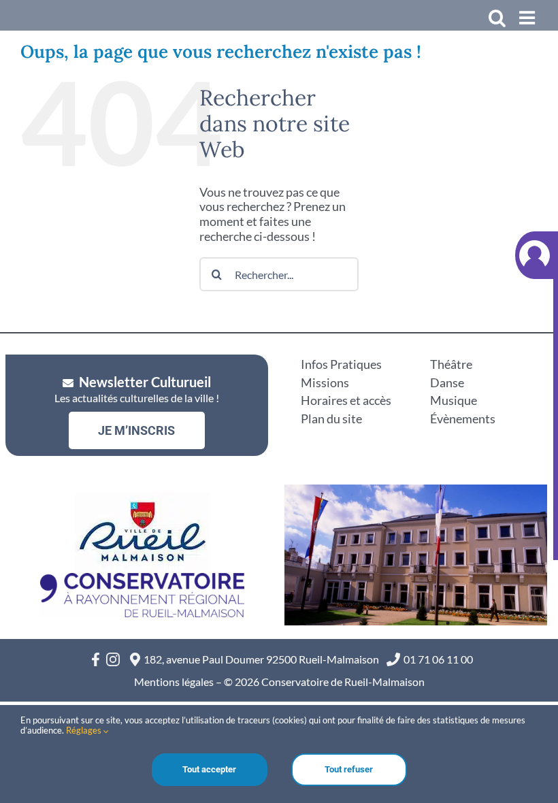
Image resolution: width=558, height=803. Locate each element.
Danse (447, 382)
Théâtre (451, 364)
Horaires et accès (346, 400)
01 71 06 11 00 (438, 659)
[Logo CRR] (142, 579)
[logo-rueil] (142, 498)
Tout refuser (349, 769)
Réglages (84, 730)
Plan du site (331, 418)
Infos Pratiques (341, 364)
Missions (325, 382)
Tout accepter (209, 769)
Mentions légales (174, 681)
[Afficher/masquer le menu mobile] (528, 17)
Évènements (462, 418)
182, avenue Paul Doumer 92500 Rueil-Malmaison (263, 659)
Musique (453, 400)
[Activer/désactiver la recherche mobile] (497, 17)
